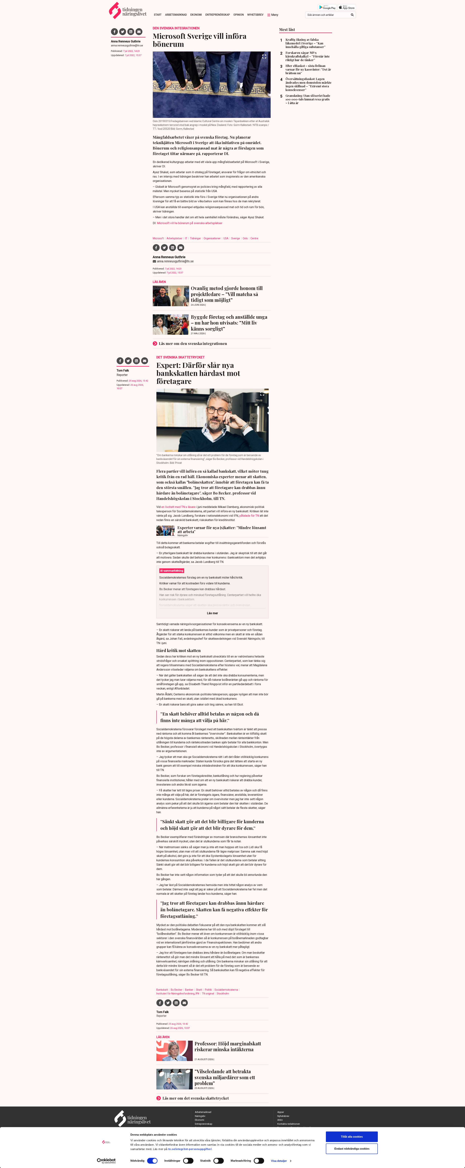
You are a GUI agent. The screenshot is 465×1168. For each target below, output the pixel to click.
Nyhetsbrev (255, 14)
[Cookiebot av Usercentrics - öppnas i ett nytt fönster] (106, 1161)
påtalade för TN (249, 515)
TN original (208, 993)
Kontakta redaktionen (288, 1124)
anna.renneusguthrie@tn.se (127, 45)
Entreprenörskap (217, 14)
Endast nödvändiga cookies (351, 1148)
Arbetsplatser (175, 238)
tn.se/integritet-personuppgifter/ (190, 1149)
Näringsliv (200, 1116)
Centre (254, 238)
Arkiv (280, 1120)
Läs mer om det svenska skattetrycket (196, 1098)
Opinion (238, 14)
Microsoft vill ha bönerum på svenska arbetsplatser (189, 223)
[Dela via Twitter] (122, 31)
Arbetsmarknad (176, 14)
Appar (280, 1112)
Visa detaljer (279, 1160)
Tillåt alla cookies (352, 1136)
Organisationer (212, 238)
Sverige (235, 238)
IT (186, 238)
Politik (208, 989)
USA (226, 238)
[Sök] (352, 15)
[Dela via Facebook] (114, 31)
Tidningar (195, 238)
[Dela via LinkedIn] (130, 31)
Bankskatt (162, 989)
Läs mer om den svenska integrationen (193, 343)
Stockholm (223, 993)
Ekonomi (196, 14)
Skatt (199, 989)
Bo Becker (177, 989)
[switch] (188, 1161)
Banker (189, 989)
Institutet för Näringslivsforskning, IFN (178, 993)
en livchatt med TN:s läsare (178, 507)
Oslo (245, 238)
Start (157, 14)
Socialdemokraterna (226, 989)
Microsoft (158, 238)
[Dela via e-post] (139, 31)
